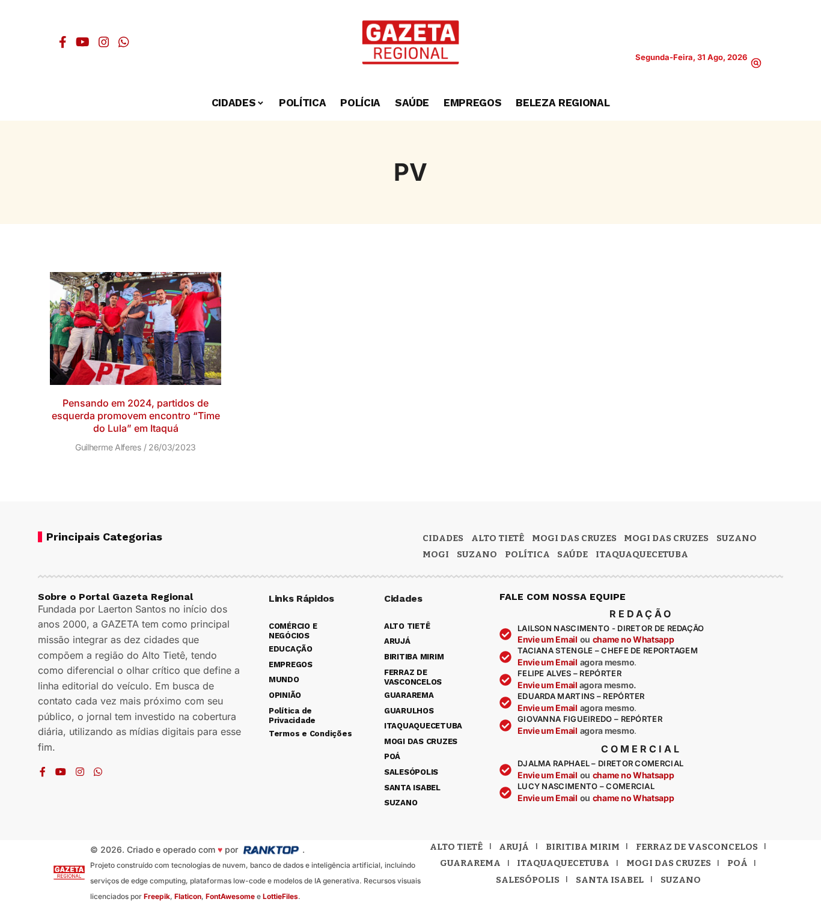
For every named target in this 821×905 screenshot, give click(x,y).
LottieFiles (280, 896)
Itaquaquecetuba (563, 863)
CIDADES (443, 538)
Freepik (157, 896)
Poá (737, 863)
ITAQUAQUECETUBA (642, 554)
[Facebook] (63, 42)
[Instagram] (104, 42)
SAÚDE (572, 554)
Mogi (436, 554)
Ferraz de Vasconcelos (697, 846)
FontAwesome (230, 896)
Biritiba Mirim (583, 846)
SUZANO (477, 554)
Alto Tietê (497, 538)
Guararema (470, 863)
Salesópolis (528, 879)
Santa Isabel (610, 879)
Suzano (736, 538)
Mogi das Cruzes (666, 538)
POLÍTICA (527, 554)
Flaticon (187, 896)
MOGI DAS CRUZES (574, 538)
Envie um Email (547, 639)
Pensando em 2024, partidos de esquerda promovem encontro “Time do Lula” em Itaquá (136, 415)
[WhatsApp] (123, 42)
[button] (756, 63)
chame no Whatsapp (633, 639)
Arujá (514, 846)
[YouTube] (83, 42)
